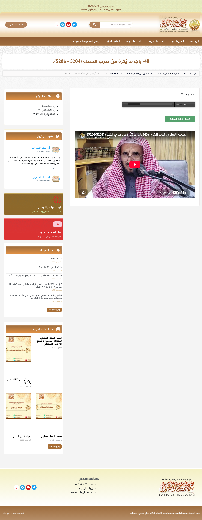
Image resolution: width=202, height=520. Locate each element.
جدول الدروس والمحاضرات (86, 41)
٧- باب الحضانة (55, 258)
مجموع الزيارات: (47, 114)
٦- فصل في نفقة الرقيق (50, 267)
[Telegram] (62, 24)
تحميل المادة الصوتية (180, 119)
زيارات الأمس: (47, 110)
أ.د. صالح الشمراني (41, 147)
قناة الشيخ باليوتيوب (50, 232)
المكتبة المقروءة (156, 41)
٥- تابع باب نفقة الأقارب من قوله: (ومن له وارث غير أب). (35, 275)
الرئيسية (194, 41)
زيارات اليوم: (49, 106)
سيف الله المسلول (51, 436)
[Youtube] (68, 24)
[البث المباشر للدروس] (57, 199)
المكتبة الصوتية (133, 41)
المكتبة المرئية (113, 41)
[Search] (94, 25)
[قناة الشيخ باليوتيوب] (57, 224)
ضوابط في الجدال (21, 436)
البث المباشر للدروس (49, 207)
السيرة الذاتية (177, 41)
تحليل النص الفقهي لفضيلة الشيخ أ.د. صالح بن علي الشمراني (49, 340)
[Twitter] (74, 24)
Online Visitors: (85, 484)
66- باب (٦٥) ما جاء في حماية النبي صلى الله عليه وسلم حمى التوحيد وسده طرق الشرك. (36, 296)
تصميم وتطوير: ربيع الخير (13, 513)
